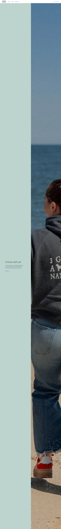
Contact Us (17, 1)
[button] (4, 1)
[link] (7, 271)
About (13, 1)
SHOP (9, 1)
